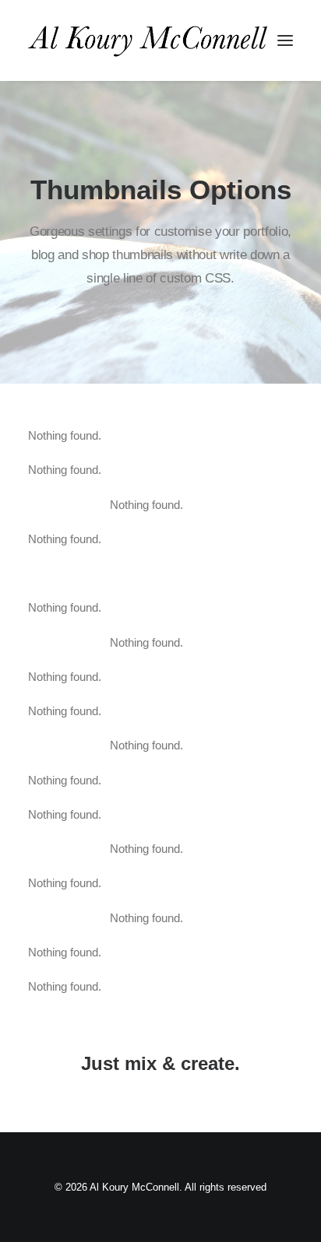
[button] (285, 40)
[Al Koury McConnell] (147, 40)
